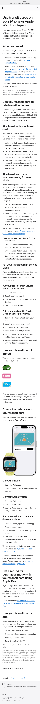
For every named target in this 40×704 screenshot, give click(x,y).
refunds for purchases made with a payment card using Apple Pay (18, 603)
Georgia (4, 694)
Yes (14, 678)
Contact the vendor (26, 660)
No (22, 678)
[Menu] (37, 7)
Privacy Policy (16, 700)
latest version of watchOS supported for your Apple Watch (20, 77)
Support (9, 684)
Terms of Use (6, 700)
